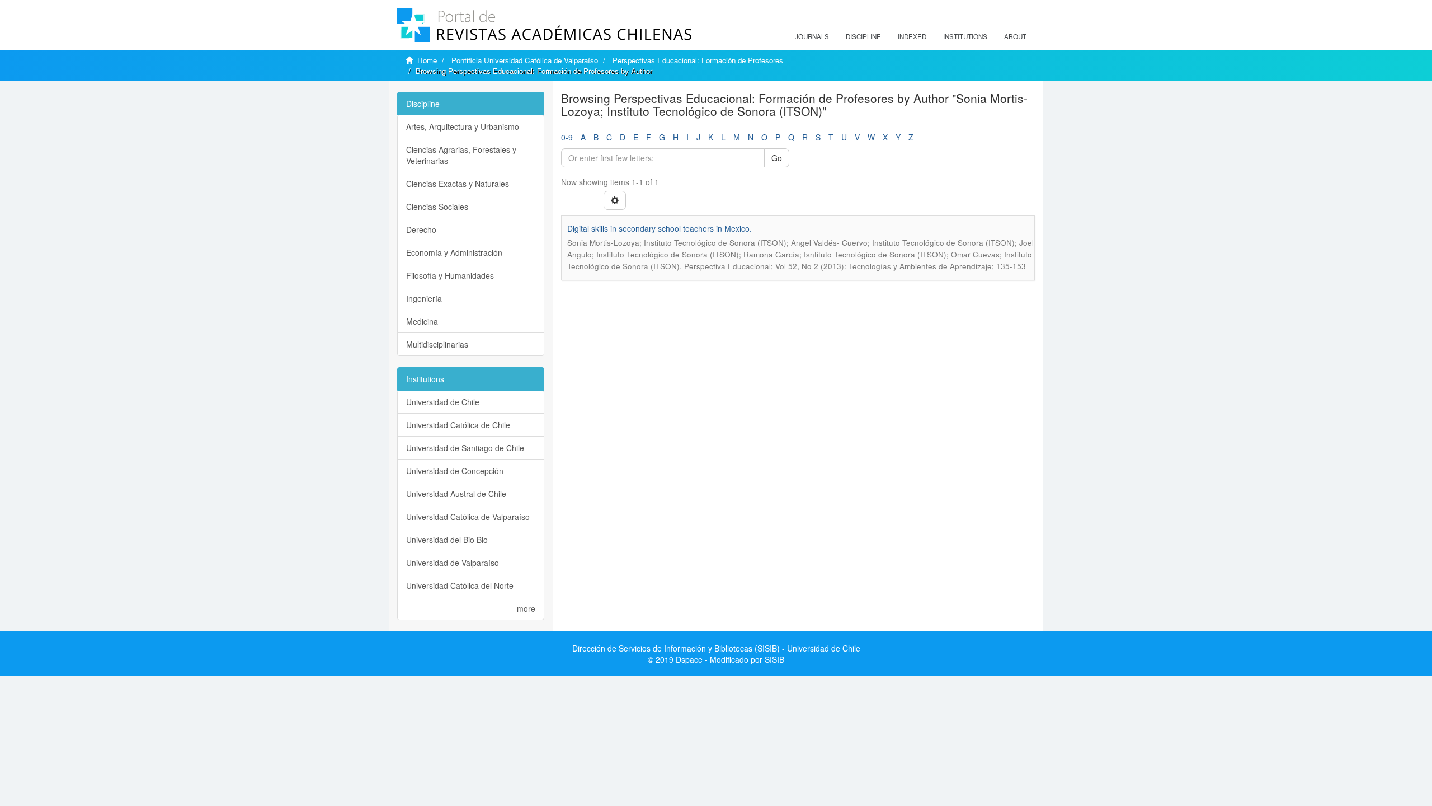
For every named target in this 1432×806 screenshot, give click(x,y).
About (1015, 36)
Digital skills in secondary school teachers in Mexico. (659, 228)
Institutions (965, 36)
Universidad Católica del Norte (460, 585)
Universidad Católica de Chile (458, 424)
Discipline (863, 36)
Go (776, 157)
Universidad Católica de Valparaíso (468, 516)
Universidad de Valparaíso (452, 562)
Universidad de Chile (442, 401)
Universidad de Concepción (454, 470)
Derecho (421, 229)
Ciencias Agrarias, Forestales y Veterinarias (461, 155)
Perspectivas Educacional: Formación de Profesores (698, 60)
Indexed (912, 36)
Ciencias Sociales (437, 206)
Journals (812, 36)
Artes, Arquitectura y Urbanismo (462, 126)
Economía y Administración (454, 252)
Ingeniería (424, 298)
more (526, 608)
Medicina (422, 321)
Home (427, 60)
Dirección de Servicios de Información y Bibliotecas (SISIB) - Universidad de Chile (716, 648)
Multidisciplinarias (437, 344)
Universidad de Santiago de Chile (465, 447)
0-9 (567, 137)
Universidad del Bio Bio (447, 539)
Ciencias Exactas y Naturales (457, 183)
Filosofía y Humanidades (450, 275)
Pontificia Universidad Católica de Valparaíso (524, 60)
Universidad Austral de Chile (456, 493)
